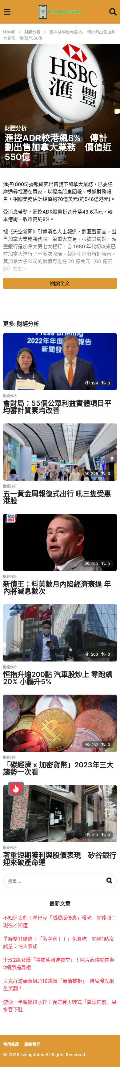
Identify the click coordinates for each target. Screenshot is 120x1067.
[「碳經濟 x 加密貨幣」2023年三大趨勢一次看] (60, 723)
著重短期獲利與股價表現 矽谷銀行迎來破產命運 (59, 859)
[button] (7, 12)
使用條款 (11, 1044)
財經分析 (16, 128)
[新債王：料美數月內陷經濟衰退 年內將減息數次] (60, 542)
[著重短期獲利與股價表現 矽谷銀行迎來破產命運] (60, 813)
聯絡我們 (32, 1044)
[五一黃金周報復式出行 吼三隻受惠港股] (60, 452)
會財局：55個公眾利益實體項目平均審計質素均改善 (57, 407)
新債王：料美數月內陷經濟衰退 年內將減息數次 (57, 588)
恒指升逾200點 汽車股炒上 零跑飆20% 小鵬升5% (57, 678)
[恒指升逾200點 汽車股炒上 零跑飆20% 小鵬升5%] (60, 632)
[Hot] (16, 789)
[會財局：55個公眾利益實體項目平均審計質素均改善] (60, 361)
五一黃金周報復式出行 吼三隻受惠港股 (57, 497)
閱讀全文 (60, 283)
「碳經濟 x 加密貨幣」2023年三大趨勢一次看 (58, 768)
